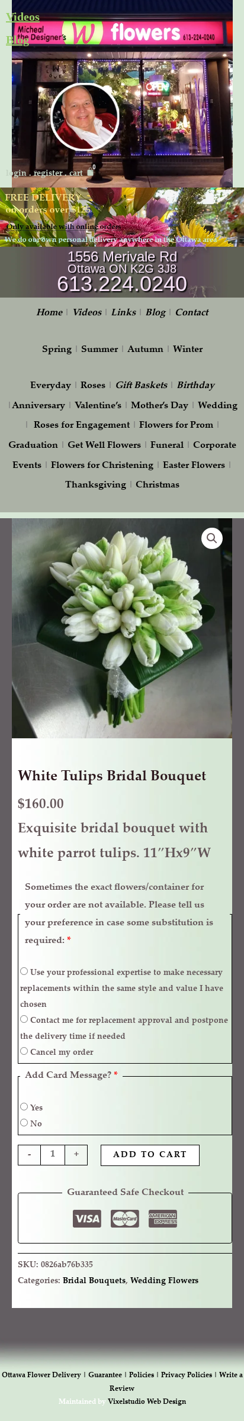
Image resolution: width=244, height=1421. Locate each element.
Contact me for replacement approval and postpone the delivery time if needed (124, 1029)
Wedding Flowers (164, 1281)
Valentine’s (98, 406)
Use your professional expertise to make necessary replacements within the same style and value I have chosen (121, 989)
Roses (93, 386)
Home (49, 313)
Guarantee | (108, 1375)
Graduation (33, 446)
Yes (35, 1108)
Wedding (217, 406)
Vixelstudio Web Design (147, 1402)
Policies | (145, 1375)
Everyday (50, 386)
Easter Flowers (194, 466)
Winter (188, 350)
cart (76, 174)
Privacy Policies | (190, 1375)
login (16, 174)
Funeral (167, 446)
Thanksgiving (95, 485)
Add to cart (150, 1155)
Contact (191, 313)
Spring (57, 350)
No (35, 1124)
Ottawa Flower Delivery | (45, 1375)
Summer (99, 350)
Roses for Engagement (82, 426)
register (48, 174)
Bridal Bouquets (94, 1281)
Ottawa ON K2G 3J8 (122, 268)
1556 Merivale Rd (122, 256)
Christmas (157, 485)
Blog (17, 39)
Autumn (145, 350)
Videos (23, 16)
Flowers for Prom (176, 426)
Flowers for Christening (102, 466)
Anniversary (38, 406)
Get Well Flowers (104, 446)
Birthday (195, 386)
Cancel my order (60, 1053)
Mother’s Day (159, 406)
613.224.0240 (122, 284)
